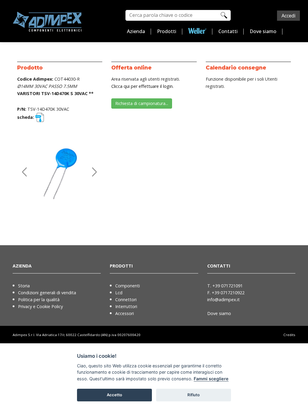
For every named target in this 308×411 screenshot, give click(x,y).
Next (93, 165)
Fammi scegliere (211, 378)
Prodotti (166, 31)
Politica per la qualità (39, 299)
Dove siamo (263, 31)
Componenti (127, 286)
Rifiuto (193, 394)
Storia (24, 286)
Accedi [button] (288, 15)
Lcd (118, 292)
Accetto (114, 394)
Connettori (126, 299)
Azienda (136, 31)
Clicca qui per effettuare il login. (142, 86)
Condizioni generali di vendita (47, 292)
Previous (23, 165)
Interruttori (126, 306)
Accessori (124, 313)
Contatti (228, 31)
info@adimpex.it (223, 299)
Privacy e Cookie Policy (40, 306)
